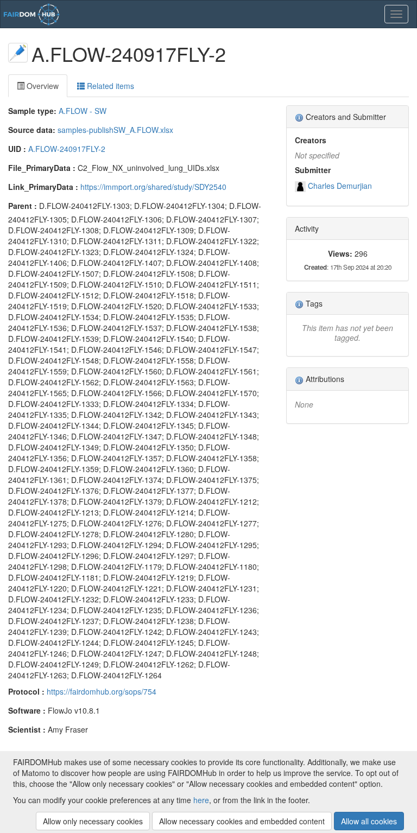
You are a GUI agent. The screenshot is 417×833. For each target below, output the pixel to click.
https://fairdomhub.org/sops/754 (101, 691)
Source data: (31, 129)
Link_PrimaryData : (43, 186)
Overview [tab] (41, 85)
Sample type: (32, 110)
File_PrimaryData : (41, 167)
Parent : (22, 205)
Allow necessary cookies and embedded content (242, 821)
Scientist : (27, 729)
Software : (27, 710)
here (201, 799)
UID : (17, 148)
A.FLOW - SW (82, 110)
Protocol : (26, 691)
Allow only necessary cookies (93, 821)
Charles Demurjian (340, 185)
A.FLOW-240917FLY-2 (66, 148)
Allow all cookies (369, 821)
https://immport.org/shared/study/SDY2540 (153, 186)
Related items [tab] (109, 85)
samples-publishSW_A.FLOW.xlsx (115, 129)
